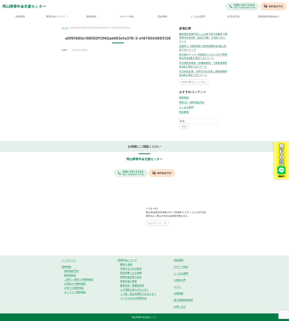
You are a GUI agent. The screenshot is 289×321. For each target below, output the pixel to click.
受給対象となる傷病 (131, 272)
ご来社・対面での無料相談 (78, 279)
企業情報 (20, 16)
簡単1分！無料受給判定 (191, 102)
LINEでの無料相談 (74, 287)
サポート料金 (127, 16)
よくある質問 (198, 16)
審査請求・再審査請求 (132, 285)
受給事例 (162, 16)
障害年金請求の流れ (131, 276)
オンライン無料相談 (75, 292)
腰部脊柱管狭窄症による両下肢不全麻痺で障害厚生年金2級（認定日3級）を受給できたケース (203, 37)
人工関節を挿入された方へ (134, 289)
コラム (177, 286)
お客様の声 (180, 279)
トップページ (69, 260)
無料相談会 (70, 275)
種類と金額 (126, 264)
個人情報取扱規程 (183, 299)
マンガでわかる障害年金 (133, 298)
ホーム (65, 27)
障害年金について (55, 16)
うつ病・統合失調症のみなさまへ (138, 293)
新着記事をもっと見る (194, 81)
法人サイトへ (155, 222)
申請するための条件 (131, 268)
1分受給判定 (233, 16)
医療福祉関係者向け (269, 16)
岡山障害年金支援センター (24, 6)
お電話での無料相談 (75, 283)
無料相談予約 (71, 270)
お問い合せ (180, 306)
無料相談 (91, 16)
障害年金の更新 (128, 281)
